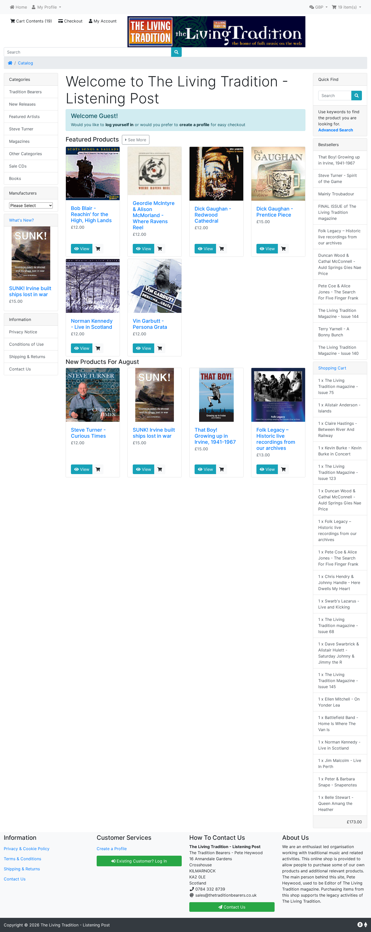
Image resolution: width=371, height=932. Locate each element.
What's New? (21, 220)
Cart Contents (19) (33, 21)
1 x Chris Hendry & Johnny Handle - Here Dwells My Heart (339, 582)
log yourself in (119, 124)
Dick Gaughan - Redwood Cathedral (213, 215)
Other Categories (25, 153)
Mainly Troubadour (336, 193)
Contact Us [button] (233, 907)
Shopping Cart (332, 367)
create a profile (194, 124)
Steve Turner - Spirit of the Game (337, 178)
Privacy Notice (23, 331)
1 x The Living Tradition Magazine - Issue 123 (338, 472)
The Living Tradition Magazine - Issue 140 (338, 350)
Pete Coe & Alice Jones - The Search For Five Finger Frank (338, 291)
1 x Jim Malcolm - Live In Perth (339, 763)
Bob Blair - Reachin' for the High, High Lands (91, 214)
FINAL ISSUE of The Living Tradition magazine (337, 212)
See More (136, 139)
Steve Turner (21, 128)
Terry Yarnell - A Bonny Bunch (333, 331)
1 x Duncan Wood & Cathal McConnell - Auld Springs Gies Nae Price (339, 499)
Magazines (19, 141)
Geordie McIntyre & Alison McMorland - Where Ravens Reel (154, 215)
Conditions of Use (26, 344)
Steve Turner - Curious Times (88, 433)
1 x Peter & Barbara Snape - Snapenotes (337, 781)
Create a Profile (112, 848)
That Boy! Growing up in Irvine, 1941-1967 (215, 436)
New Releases (22, 104)
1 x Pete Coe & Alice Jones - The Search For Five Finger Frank (338, 558)
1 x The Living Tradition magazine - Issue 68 (338, 625)
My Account (104, 21)
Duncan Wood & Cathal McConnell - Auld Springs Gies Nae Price (339, 264)
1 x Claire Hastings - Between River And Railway (337, 429)
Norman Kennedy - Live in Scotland (92, 324)
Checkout (73, 21)
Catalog (25, 62)
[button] (46, 7)
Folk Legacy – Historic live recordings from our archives (275, 439)
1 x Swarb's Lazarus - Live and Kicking (338, 604)
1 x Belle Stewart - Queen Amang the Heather (335, 803)
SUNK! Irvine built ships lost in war (154, 433)
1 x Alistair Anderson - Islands (339, 407)
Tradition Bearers (25, 91)
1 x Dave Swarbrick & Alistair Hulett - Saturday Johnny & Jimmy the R (338, 653)
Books (15, 178)
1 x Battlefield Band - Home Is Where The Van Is (338, 723)
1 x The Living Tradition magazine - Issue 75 (338, 386)
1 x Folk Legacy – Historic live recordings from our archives (337, 530)
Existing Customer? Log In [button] (141, 861)
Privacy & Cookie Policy (26, 848)
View (84, 248)
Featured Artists (24, 116)
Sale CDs (17, 166)
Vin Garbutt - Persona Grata (150, 324)
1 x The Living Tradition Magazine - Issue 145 (338, 680)
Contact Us (20, 368)
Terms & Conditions (22, 858)
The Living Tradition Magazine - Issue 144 (338, 313)
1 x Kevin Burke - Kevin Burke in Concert (339, 450)
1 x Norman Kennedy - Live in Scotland (339, 745)
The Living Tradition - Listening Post (75, 924)
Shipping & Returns (27, 356)
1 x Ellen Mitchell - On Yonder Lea (339, 702)
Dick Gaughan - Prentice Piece (274, 212)
